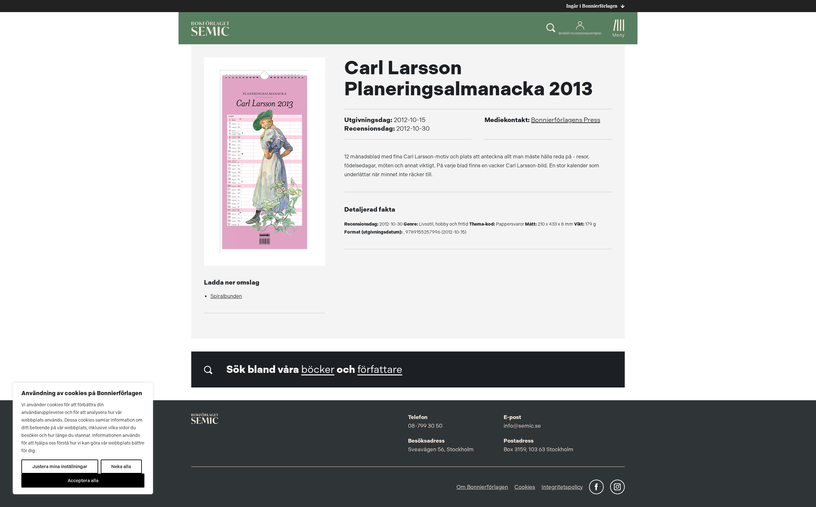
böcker (317, 369)
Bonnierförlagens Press (565, 120)
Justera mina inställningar (59, 466)
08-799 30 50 (425, 426)
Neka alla (121, 466)
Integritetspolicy (562, 487)
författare (379, 369)
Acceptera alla (83, 480)
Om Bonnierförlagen (482, 487)
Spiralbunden (226, 296)
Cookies (524, 487)
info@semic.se (522, 426)
